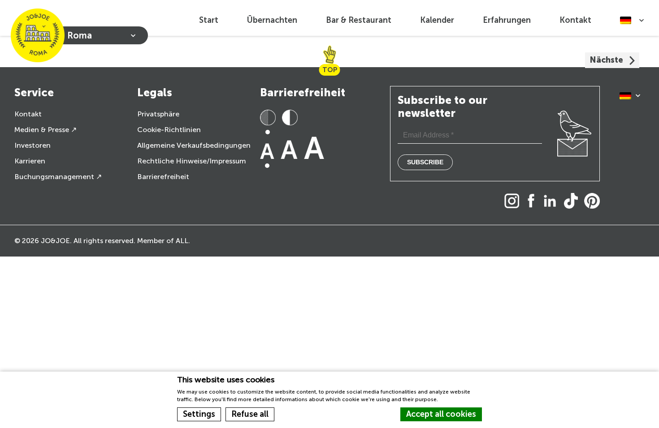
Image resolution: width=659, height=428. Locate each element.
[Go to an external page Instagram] (514, 201)
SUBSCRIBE (425, 162)
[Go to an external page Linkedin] (552, 201)
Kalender (437, 20)
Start (208, 20)
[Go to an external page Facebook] (533, 201)
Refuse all (250, 414)
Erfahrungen (507, 20)
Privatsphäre (158, 114)
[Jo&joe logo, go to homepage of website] (38, 35)
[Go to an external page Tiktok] (573, 201)
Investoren (32, 145)
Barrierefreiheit (163, 176)
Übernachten (272, 20)
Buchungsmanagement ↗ (58, 176)
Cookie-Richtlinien (169, 129)
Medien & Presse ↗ (45, 129)
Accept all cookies (441, 414)
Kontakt (575, 20)
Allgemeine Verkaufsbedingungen (194, 145)
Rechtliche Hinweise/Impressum (191, 161)
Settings (199, 414)
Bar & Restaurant (358, 20)
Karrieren (29, 161)
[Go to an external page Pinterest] (594, 201)
